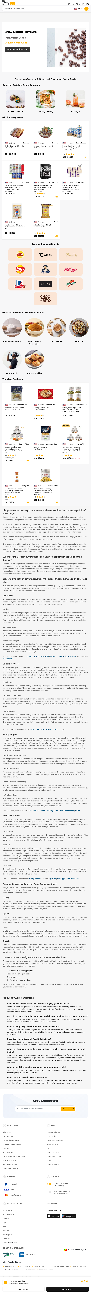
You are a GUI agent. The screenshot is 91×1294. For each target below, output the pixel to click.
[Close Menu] (3, 5)
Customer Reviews (55, 1140)
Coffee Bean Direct (80, 182)
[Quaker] (45, 269)
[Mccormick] (20, 283)
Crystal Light (63, 656)
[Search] (86, 9)
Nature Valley (72, 879)
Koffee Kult (53, 182)
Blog (49, 1160)
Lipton (36, 656)
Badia (77, 810)
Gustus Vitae (81, 405)
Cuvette (6, 1238)
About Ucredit (53, 1152)
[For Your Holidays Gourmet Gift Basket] (46, 132)
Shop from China (11, 1270)
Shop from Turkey (28, 1270)
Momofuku (69, 810)
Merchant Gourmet (23, 405)
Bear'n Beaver (81, 143)
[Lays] (20, 269)
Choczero (40, 729)
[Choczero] (45, 298)
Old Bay (49, 810)
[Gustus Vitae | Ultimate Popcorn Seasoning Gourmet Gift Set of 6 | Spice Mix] (17, 433)
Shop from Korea (79, 1266)
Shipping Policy (9, 1160)
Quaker (52, 879)
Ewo (4, 1226)
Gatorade (44, 656)
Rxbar (42, 810)
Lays (56, 729)
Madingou (7, 1234)
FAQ (48, 1148)
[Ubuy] (11, 4)
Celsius (53, 656)
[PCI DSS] (8, 1255)
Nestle (73, 656)
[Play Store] (69, 1217)
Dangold (25, 486)
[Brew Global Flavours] (66, 47)
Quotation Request (11, 1140)
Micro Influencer (10, 1164)
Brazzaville (7, 1210)
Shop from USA (10, 1266)
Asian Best (54, 222)
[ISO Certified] (26, 1254)
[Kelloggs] (71, 269)
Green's (26, 143)
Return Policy (52, 1144)
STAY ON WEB (23, 1289)
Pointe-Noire (8, 1214)
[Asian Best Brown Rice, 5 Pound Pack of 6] (46, 211)
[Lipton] (20, 254)
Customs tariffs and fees (14, 1156)
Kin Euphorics (8, 659)
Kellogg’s (61, 879)
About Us (7, 1132)
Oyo (5, 1222)
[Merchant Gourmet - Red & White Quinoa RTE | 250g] (17, 394)
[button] (71, 4)
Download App (53, 1132)
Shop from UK (25, 1266)
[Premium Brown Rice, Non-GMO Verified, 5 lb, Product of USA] (17, 211)
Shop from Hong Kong (60, 1266)
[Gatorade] (71, 283)
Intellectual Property (12, 1144)
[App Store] (54, 1217)
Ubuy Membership (10, 1168)
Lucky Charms (35, 879)
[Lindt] (71, 254)
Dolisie (6, 1218)
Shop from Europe (46, 1270)
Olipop (29, 656)
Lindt (32, 729)
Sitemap (6, 1148)
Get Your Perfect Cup (17, 49)
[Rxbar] (45, 283)
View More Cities (10, 1242)
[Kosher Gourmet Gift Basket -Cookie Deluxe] (17, 132)
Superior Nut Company (52, 405)
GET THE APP (67, 1289)
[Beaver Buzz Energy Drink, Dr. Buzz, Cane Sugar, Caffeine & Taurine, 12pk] (74, 132)
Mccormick (34, 810)
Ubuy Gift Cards (54, 1156)
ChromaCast (24, 182)
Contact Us (8, 1136)
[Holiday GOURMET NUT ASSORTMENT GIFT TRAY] (46, 394)
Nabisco (49, 729)
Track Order (8, 1152)
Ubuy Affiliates (53, 1164)
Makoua (6, 1230)
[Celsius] (45, 254)
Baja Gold (59, 810)
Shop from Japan (41, 1266)
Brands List (51, 1136)
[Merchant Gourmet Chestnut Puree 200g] (46, 433)
